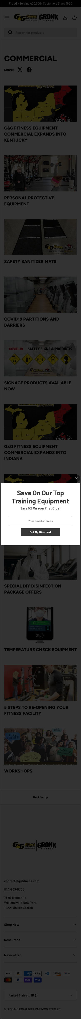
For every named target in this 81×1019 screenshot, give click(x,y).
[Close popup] (76, 478)
